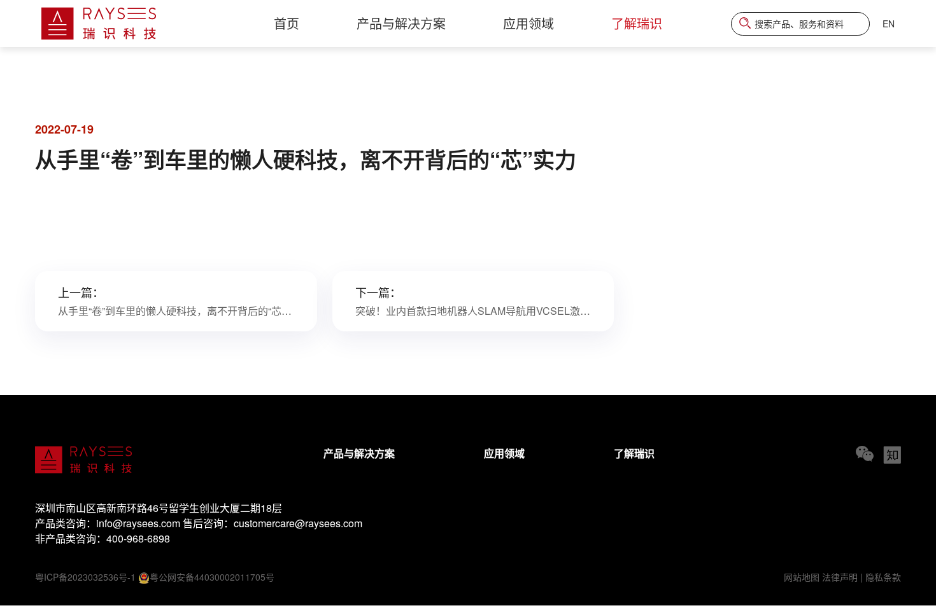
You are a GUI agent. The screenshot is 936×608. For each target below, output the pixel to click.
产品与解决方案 (359, 453)
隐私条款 (883, 576)
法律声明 (840, 576)
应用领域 (504, 453)
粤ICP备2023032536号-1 (85, 576)
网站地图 (801, 576)
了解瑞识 (634, 453)
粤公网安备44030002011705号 (212, 576)
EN (889, 23)
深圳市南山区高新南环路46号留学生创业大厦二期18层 (158, 508)
